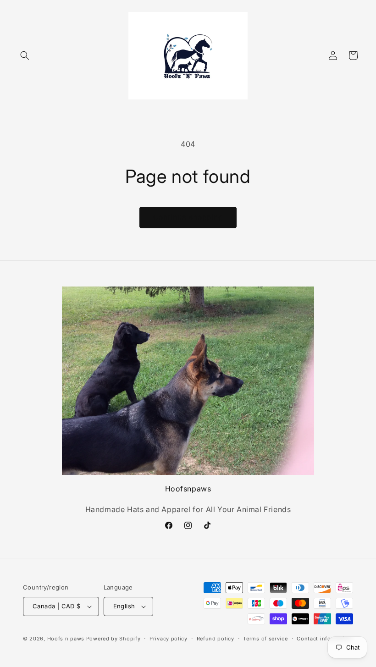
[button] (25, 55)
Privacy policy (168, 638)
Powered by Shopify (113, 638)
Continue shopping (188, 217)
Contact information (324, 638)
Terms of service (265, 638)
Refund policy (215, 638)
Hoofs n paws (65, 638)
